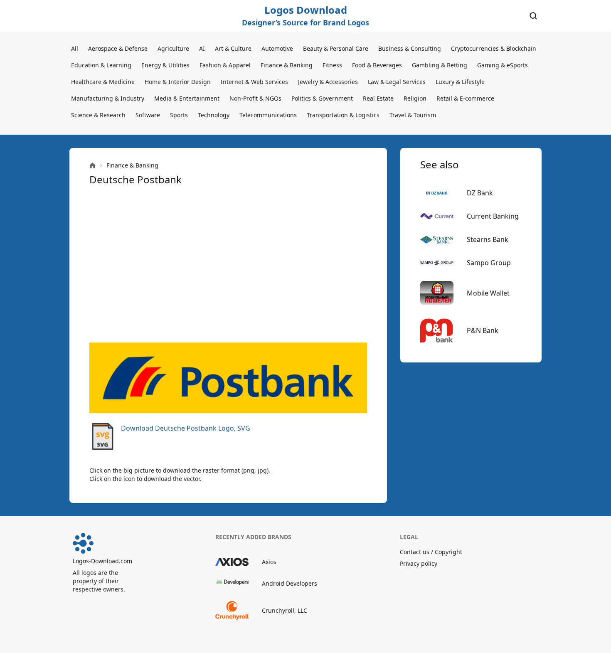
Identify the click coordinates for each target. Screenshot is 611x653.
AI (202, 48)
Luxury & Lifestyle (460, 82)
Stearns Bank (487, 239)
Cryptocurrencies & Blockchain (493, 48)
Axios (269, 562)
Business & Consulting (409, 48)
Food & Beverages (377, 65)
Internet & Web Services (254, 82)
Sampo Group (489, 262)
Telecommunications (268, 115)
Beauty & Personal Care (335, 48)
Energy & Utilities (165, 65)
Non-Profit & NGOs (255, 98)
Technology (213, 115)
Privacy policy (418, 563)
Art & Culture (233, 48)
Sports (179, 115)
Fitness (332, 65)
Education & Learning (101, 65)
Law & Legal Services (397, 82)
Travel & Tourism (412, 115)
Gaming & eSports (502, 65)
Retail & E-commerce (465, 98)
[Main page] (92, 166)
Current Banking (493, 216)
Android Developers (289, 583)
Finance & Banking (287, 65)
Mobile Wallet (488, 293)
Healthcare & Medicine (103, 82)
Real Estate (378, 98)
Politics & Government (322, 98)
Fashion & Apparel (225, 65)
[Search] (533, 15)
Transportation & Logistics (343, 115)
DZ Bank (480, 192)
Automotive (277, 48)
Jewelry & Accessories (328, 82)
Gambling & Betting (439, 65)
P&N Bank (482, 330)
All (74, 48)
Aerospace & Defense (118, 48)
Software (148, 115)
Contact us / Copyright (431, 552)
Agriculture (173, 48)
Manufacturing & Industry (107, 98)
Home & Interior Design (178, 82)
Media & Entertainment (186, 98)
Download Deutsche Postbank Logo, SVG (185, 428)
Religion (415, 98)
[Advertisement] (228, 264)
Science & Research (98, 115)
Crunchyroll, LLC (284, 610)
